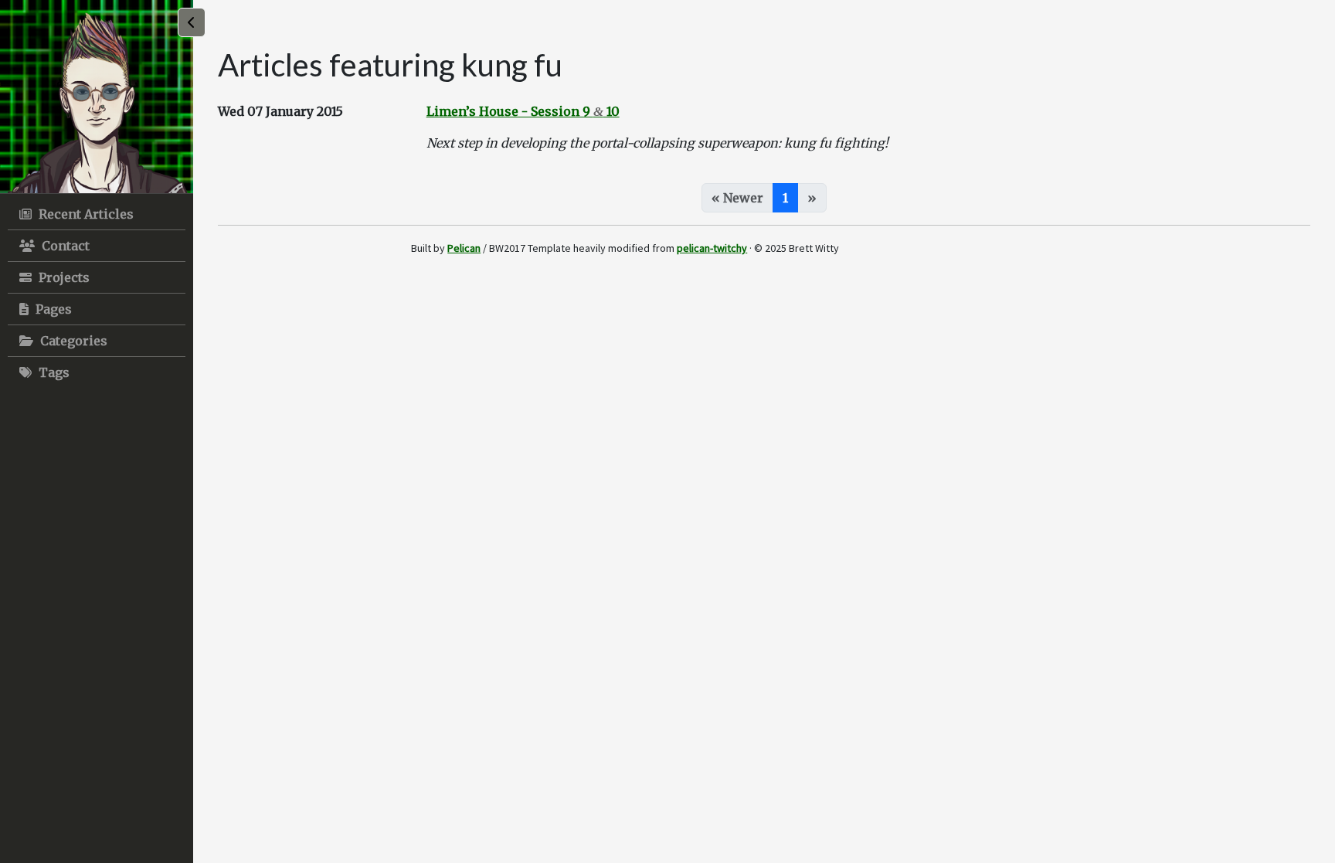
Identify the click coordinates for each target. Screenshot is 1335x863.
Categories (72, 340)
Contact (64, 245)
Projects (63, 277)
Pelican (464, 248)
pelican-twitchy (712, 248)
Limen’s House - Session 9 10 (523, 111)
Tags (53, 372)
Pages (52, 309)
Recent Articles (85, 214)
